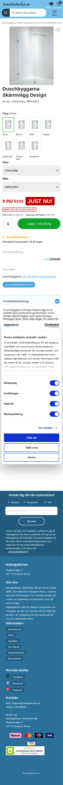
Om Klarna (13, 647)
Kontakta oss (15, 629)
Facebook (17, 683)
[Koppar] (48, 124)
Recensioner (14, 658)
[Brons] (21, 124)
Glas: (6, 162)
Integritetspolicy (16, 653)
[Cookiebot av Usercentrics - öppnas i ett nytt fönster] (45, 325)
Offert (11, 635)
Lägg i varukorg (39, 223)
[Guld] (35, 124)
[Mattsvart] (8, 145)
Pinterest (17, 690)
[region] (31, 301)
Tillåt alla (31, 437)
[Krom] (8, 124)
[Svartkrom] (35, 145)
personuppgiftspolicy (19, 552)
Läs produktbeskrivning (17, 284)
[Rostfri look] (21, 145)
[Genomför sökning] (6, 13)
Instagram (17, 677)
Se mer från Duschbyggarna (39, 276)
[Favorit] (58, 30)
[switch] (54, 393)
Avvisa (31, 457)
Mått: (6, 178)
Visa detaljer (45, 427)
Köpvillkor (13, 641)
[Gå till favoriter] (51, 4)
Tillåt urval (31, 447)
